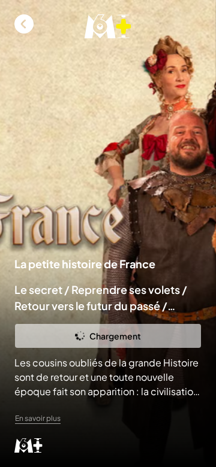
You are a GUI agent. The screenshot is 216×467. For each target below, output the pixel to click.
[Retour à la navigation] (24, 24)
